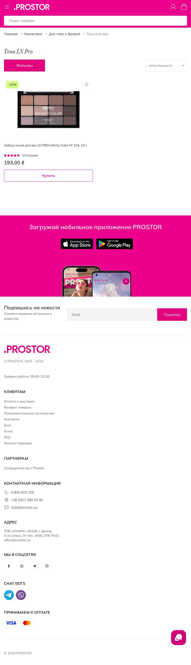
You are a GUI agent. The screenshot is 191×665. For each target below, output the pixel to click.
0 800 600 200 (22, 492)
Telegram (34, 566)
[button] (86, 85)
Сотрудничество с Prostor (24, 468)
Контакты (12, 419)
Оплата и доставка (19, 401)
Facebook (9, 566)
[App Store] (77, 243)
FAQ (7, 437)
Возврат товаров (17, 407)
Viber (47, 566)
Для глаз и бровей (64, 34)
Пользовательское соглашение (29, 413)
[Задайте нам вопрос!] (178, 640)
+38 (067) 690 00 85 (27, 500)
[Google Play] (114, 243)
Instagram (22, 566)
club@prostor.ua (24, 507)
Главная (11, 34)
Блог (8, 425)
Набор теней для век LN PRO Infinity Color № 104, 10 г (45, 145)
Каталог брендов (18, 443)
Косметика (33, 34)
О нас (8, 431)
